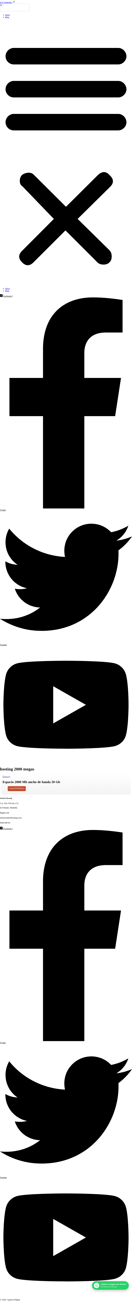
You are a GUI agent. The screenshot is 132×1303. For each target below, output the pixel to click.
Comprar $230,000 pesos (16, 788)
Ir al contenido (6, 2)
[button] (66, 152)
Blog (7, 17)
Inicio (7, 15)
